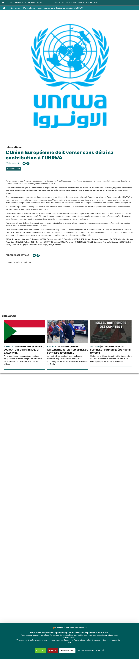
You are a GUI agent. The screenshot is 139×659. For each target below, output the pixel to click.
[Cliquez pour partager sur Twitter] (24, 163)
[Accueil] (4, 8)
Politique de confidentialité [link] (91, 650)
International (15, 8)
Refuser (52, 650)
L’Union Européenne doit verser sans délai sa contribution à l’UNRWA (59, 155)
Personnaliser (67, 650)
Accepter (40, 650)
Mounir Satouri (13, 169)
